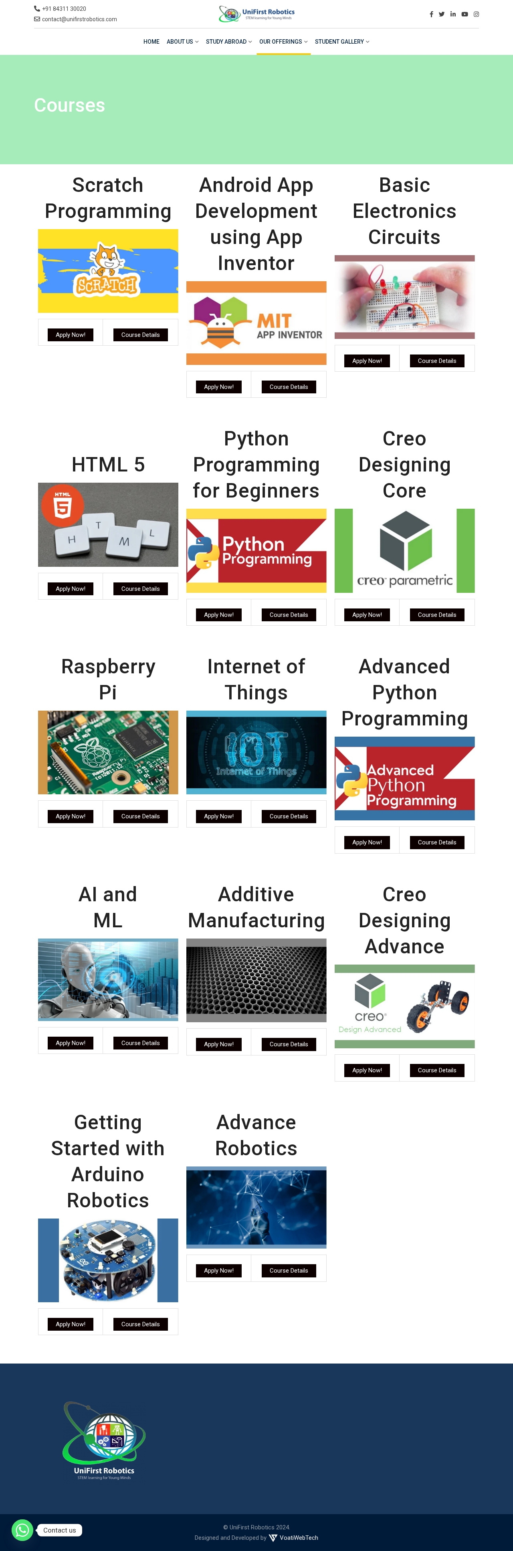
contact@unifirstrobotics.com (79, 19)
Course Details (140, 334)
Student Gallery (339, 41)
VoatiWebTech (298, 1537)
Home (151, 41)
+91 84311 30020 (64, 9)
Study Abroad (226, 41)
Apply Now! (70, 334)
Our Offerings (280, 41)
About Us (180, 41)
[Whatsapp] (22, 1530)
